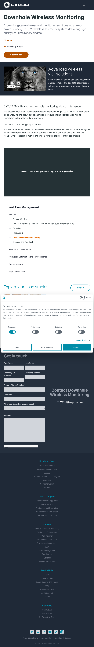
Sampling (17, 228)
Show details (81, 340)
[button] (88, 5)
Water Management (47, 550)
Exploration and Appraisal (47, 501)
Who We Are (47, 610)
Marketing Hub (47, 593)
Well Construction (47, 465)
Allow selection (47, 347)
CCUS (47, 547)
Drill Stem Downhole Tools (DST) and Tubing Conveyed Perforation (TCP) (43, 224)
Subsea (47, 473)
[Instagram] (62, 632)
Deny (17, 347)
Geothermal (47, 554)
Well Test (12, 214)
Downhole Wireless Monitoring (26, 237)
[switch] (35, 332)
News (47, 575)
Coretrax (47, 480)
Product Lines (47, 461)
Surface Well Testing (21, 219)
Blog (47, 585)
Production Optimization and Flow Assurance (28, 257)
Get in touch (16, 54)
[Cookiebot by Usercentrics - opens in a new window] (81, 298)
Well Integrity (47, 536)
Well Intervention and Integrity (47, 476)
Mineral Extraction (47, 561)
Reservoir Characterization (20, 249)
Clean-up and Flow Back (23, 242)
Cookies (58, 638)
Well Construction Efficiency (47, 528)
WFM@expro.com (15, 47)
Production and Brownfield (47, 508)
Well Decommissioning (47, 515)
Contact (47, 596)
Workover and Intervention (47, 512)
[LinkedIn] (44, 632)
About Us (47, 605)
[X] (32, 632)
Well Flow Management (24, 207)
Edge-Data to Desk (17, 272)
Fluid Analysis (18, 233)
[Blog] (56, 632)
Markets (47, 524)
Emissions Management (47, 543)
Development (47, 504)
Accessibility (46, 638)
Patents (47, 487)
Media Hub (47, 570)
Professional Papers (47, 589)
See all (80, 287)
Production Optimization (47, 532)
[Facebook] (38, 632)
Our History (47, 613)
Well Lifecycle (47, 496)
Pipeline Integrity (16, 264)
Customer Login (47, 484)
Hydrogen (47, 558)
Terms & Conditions (30, 638)
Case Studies (47, 578)
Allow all (76, 347)
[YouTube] (50, 632)
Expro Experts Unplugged (47, 582)
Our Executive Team (47, 617)
